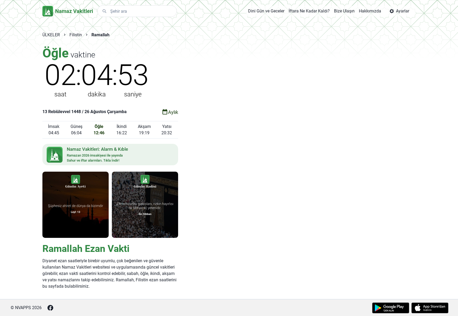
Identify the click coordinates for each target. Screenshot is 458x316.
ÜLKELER (51, 34)
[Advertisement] (285, 130)
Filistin (75, 34)
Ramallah (100, 34)
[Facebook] (50, 307)
